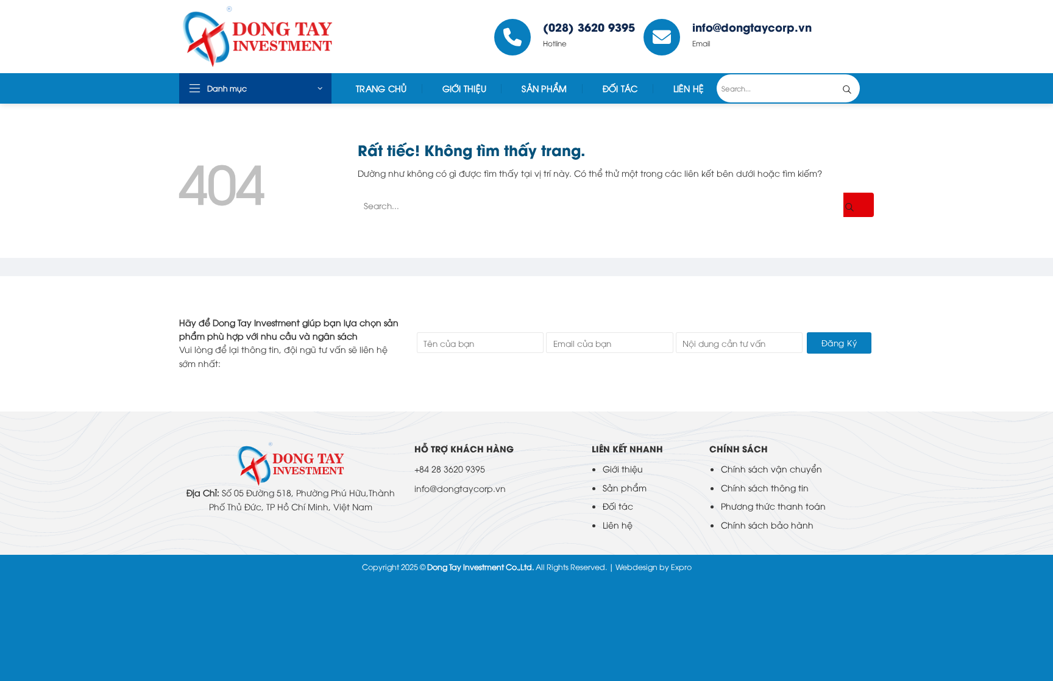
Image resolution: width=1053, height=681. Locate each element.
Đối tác (620, 88)
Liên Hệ (688, 88)
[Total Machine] (269, 36)
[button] (255, 88)
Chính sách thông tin (765, 487)
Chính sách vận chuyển (771, 468)
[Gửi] (856, 88)
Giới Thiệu (464, 88)
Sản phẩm (625, 487)
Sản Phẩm (544, 88)
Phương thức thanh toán (773, 506)
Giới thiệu (623, 468)
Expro (681, 567)
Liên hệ (618, 524)
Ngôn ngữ (847, 36)
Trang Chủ (381, 88)
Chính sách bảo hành (767, 524)
